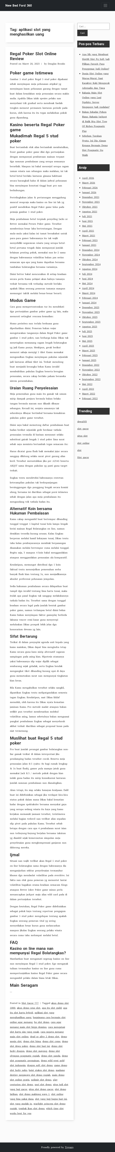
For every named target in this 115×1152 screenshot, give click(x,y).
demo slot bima (32, 1041)
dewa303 (82, 421)
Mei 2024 (87, 283)
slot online (83, 443)
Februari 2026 (90, 187)
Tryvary (69, 1147)
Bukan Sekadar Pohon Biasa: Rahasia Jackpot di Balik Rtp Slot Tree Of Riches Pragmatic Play (94, 121)
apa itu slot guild (52, 1007)
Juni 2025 (87, 221)
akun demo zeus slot (28, 1007)
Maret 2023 (88, 350)
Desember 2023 (90, 307)
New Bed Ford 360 (18, 5)
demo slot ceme (51, 1041)
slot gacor (83, 428)
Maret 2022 (88, 393)
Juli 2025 (87, 216)
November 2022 (91, 369)
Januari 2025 (89, 245)
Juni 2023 (87, 336)
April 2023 (88, 345)
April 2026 (88, 178)
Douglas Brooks (56, 63)
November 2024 (91, 254)
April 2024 (88, 288)
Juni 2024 (87, 278)
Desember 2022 (90, 365)
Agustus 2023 (89, 326)
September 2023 (91, 321)
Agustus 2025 (89, 211)
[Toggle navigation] (105, 5)
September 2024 (91, 264)
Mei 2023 (87, 341)
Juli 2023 (87, 331)
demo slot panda (50, 1055)
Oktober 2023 (89, 317)
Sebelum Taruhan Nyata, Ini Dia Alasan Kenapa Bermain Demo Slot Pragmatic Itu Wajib (95, 145)
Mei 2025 (87, 225)
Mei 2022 (87, 384)
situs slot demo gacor (41, 1089)
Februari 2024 (90, 297)
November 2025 (91, 202)
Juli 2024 (87, 274)
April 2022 (88, 389)
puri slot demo (43, 1084)
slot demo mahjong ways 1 (34, 1094)
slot (79, 450)
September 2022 (91, 379)
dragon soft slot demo (40, 1065)
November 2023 (91, 312)
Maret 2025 (88, 235)
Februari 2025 (90, 240)
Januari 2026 (89, 192)
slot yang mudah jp (21, 1103)
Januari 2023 (89, 360)
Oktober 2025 (89, 206)
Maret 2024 (88, 293)
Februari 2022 (90, 398)
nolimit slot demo (41, 1079)
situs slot (82, 435)
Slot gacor (83, 457)
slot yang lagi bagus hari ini (51, 1099)
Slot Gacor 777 (30, 1003)
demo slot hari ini (39, 1046)
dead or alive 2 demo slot (44, 1036)
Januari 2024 (89, 302)
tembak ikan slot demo (31, 1108)
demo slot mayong (36, 1051)
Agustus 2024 (89, 269)
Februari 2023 (90, 355)
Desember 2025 (90, 197)
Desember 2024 (90, 250)
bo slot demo (41, 1022)
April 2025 (88, 230)
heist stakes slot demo (41, 1070)
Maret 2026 (88, 182)
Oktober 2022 (89, 374)
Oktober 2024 (89, 259)
